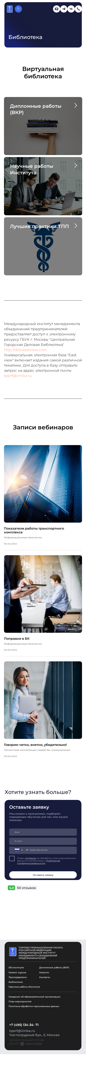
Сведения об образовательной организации (34, 997)
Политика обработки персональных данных (34, 1006)
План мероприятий (20, 1001)
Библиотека (16, 982)
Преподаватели (18, 977)
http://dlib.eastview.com (25, 350)
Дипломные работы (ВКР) (54, 967)
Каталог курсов (17, 972)
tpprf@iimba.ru (18, 376)
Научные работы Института (24, 987)
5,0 (11, 888)
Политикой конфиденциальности (38, 862)
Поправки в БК (17, 638)
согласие (31, 858)
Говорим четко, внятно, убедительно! (35, 745)
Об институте (16, 967)
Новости (44, 972)
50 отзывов (26, 888)
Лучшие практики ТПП (39, 226)
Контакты (44, 977)
